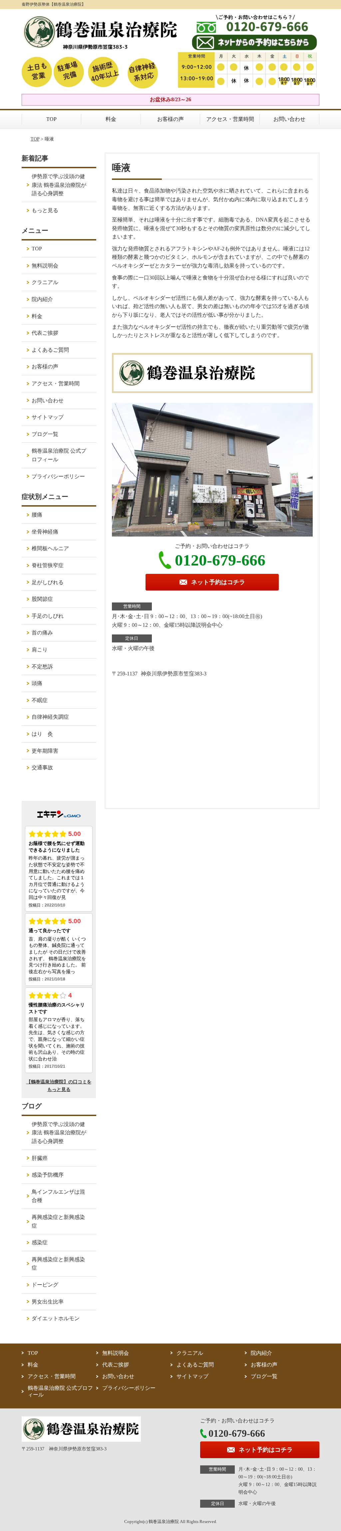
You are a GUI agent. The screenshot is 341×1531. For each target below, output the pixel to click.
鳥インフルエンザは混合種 (58, 1196)
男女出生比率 (48, 1302)
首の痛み (42, 632)
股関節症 (42, 599)
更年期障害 (45, 751)
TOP (51, 119)
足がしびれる (48, 582)
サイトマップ (48, 417)
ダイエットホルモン (56, 1318)
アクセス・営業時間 (230, 119)
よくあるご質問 (50, 350)
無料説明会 (45, 265)
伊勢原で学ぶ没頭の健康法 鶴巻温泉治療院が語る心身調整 (59, 185)
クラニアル (45, 282)
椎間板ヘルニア (50, 548)
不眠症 (40, 700)
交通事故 (42, 767)
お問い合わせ (289, 119)
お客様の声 (170, 119)
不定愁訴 (42, 666)
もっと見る (45, 210)
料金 (111, 119)
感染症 (40, 1242)
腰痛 (37, 515)
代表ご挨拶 (45, 333)
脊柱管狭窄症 (48, 565)
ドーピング (45, 1285)
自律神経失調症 (50, 717)
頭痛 (37, 683)
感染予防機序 (48, 1175)
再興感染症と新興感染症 (58, 1221)
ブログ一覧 (45, 434)
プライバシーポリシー (58, 476)
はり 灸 (42, 734)
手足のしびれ (48, 616)
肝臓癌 (40, 1158)
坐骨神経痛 (45, 532)
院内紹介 (42, 299)
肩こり (40, 649)
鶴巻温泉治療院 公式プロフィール (59, 455)
